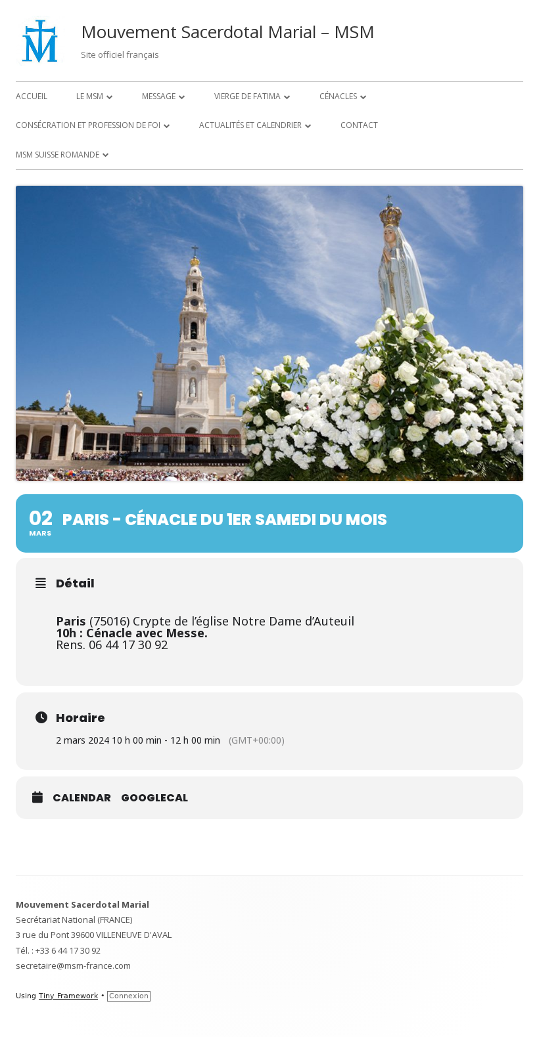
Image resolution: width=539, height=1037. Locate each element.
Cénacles (338, 96)
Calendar (82, 798)
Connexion (129, 996)
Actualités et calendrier (250, 125)
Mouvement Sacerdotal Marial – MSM (228, 31)
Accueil (31, 96)
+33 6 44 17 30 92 (68, 950)
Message (159, 96)
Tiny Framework (68, 996)
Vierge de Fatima (247, 96)
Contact (359, 125)
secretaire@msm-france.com (73, 965)
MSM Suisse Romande (57, 154)
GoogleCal (154, 798)
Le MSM (89, 96)
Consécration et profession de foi (88, 125)
